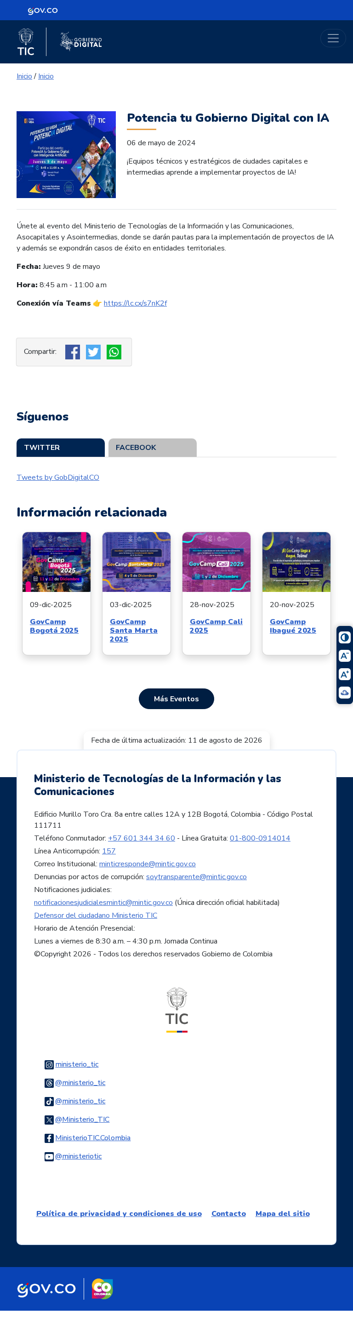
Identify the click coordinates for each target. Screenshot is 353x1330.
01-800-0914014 (260, 838)
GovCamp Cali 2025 (216, 626)
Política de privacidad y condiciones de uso (119, 1214)
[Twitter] (94, 352)
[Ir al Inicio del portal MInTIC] (176, 1010)
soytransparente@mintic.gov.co (196, 877)
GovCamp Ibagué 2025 (293, 626)
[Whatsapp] (115, 352)
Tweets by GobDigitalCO (58, 477)
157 (109, 851)
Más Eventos (176, 699)
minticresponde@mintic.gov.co (147, 864)
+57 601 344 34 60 (141, 838)
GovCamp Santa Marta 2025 (134, 630)
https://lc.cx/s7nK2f (135, 303)
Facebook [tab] (136, 448)
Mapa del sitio (283, 1214)
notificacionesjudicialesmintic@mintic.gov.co (103, 903)
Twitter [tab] (42, 448)
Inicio (24, 76)
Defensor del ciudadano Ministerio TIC (95, 915)
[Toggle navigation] (333, 38)
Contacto (228, 1214)
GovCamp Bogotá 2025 (54, 626)
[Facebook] (73, 352)
